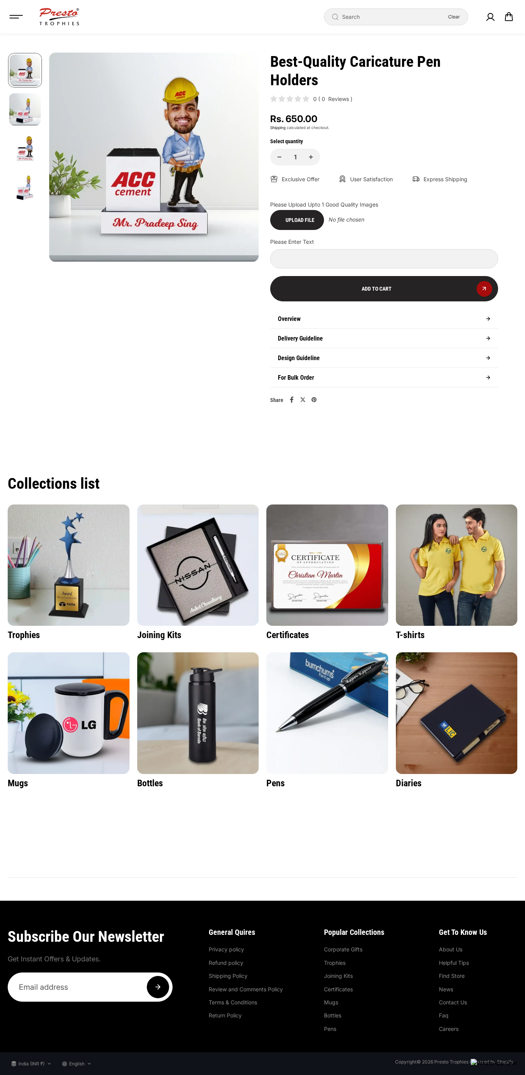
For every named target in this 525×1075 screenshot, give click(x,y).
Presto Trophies (451, 1062)
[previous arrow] (64, 158)
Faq (444, 1015)
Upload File (300, 220)
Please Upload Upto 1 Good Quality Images (324, 204)
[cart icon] (508, 16)
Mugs (331, 1002)
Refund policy (226, 962)
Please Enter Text (292, 241)
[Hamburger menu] (16, 16)
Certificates (338, 989)
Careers (449, 1028)
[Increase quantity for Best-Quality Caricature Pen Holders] (311, 157)
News (446, 989)
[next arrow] (244, 158)
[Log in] (490, 16)
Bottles (332, 1015)
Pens (330, 1028)
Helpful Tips (454, 962)
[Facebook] (291, 399)
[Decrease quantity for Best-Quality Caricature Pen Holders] (279, 157)
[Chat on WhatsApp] (494, 1063)
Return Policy (225, 1015)
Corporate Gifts (343, 949)
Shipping (278, 127)
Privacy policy (226, 949)
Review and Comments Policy (246, 989)
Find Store (452, 975)
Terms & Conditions (233, 1002)
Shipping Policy (228, 975)
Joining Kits (338, 975)
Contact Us (453, 1002)
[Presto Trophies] (59, 17)
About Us (450, 949)
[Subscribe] (158, 987)
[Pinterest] (314, 399)
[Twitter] (302, 399)
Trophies (335, 962)
